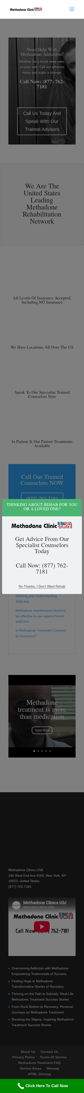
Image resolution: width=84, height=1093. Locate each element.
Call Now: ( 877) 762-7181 (42, 568)
